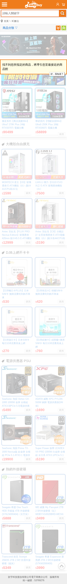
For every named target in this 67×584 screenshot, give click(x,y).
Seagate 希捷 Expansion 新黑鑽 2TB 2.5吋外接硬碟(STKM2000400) (49, 560)
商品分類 (10, 27)
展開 (58, 28)
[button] (4, 45)
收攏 (63, 28)
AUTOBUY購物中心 (33, 4)
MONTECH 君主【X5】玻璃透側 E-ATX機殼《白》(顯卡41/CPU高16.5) (16, 185)
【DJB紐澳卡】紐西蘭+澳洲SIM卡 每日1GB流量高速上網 (49, 343)
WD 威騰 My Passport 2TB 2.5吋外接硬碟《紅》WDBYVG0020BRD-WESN (49, 510)
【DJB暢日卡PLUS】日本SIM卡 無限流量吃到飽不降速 (16, 294)
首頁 (6, 21)
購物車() (63, 4)
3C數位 (15, 21)
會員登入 (58, 4)
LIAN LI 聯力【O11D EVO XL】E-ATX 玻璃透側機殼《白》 (48, 185)
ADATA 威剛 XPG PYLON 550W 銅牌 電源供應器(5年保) (49, 402)
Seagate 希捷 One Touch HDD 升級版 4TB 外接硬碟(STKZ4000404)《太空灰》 (16, 510)
